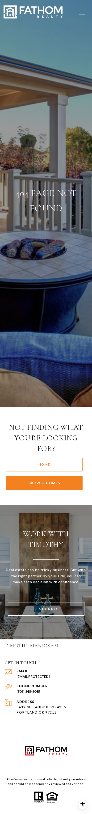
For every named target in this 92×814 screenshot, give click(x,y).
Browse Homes (44, 483)
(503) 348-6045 (28, 691)
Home (44, 464)
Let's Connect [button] (46, 609)
